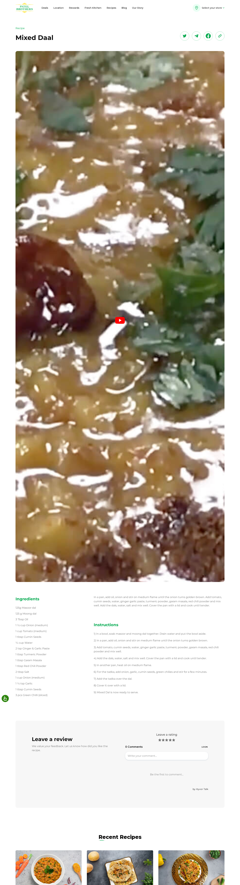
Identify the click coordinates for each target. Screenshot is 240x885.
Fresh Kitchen (93, 7)
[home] (25, 8)
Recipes (111, 7)
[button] (208, 9)
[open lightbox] (120, 320)
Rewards (74, 7)
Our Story (137, 7)
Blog (124, 7)
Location (58, 7)
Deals (44, 7)
